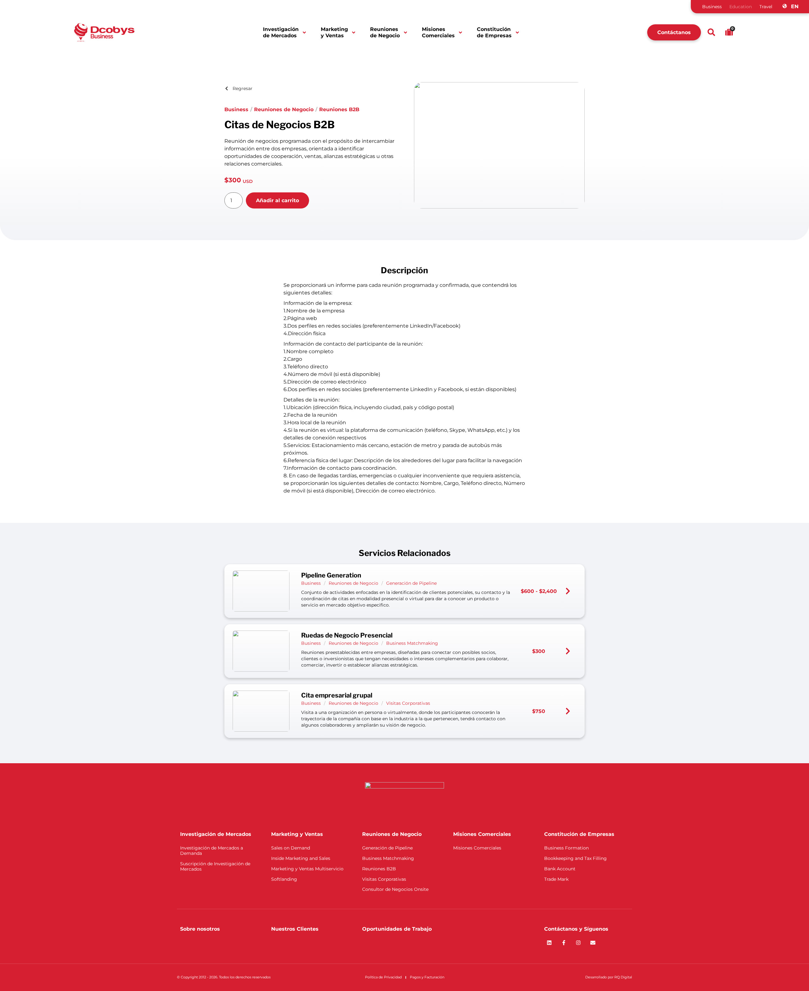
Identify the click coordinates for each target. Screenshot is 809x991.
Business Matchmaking (412, 643)
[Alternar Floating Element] (786, 974)
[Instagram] (578, 943)
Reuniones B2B (339, 109)
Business (712, 6)
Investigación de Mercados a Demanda (211, 850)
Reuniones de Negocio (385, 32)
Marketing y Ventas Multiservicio (307, 869)
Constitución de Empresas (494, 32)
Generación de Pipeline (411, 583)
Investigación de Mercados (281, 32)
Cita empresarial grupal (336, 695)
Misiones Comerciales (438, 32)
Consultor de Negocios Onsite (395, 889)
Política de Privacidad (383, 977)
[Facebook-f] (564, 943)
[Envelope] (593, 943)
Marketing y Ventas (334, 32)
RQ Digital (623, 977)
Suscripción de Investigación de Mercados (215, 866)
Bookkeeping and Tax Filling (575, 858)
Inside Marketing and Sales (300, 858)
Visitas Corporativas (408, 703)
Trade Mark (556, 879)
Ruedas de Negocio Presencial (346, 635)
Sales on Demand (290, 848)
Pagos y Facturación (427, 977)
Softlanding (284, 879)
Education (740, 6)
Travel (765, 6)
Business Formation (566, 848)
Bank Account (559, 869)
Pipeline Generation (331, 575)
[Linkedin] (549, 943)
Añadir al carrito (277, 200)
